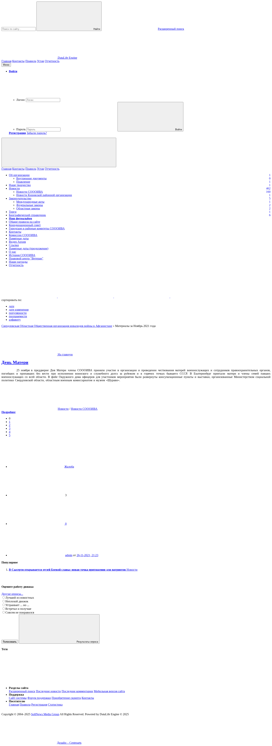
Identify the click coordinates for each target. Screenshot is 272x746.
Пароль (21, 129)
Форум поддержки (39, 697)
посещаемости (18, 316)
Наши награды (18, 261)
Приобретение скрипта (66, 697)
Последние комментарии (77, 691)
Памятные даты (19, 238)
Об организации (19, 175)
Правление (23, 181)
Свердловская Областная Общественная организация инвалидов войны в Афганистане (56, 325)
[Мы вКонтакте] (29, 296)
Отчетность (52, 61)
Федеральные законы (29, 205)
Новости (14, 188)
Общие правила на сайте (24, 221)
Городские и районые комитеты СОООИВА (37, 228)
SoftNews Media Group (45, 714)
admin (68, 555)
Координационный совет (25, 225)
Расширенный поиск (22, 691)
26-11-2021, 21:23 (87, 555)
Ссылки (14, 245)
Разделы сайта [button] (18, 687)
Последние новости (48, 691)
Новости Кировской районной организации (44, 195)
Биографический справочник (27, 215)
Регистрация (39, 704)
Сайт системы (18, 697)
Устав (40, 61)
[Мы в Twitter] (86, 296)
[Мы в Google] (198, 296)
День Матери (14, 362)
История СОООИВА (22, 255)
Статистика (55, 704)
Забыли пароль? (37, 133)
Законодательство (20, 198)
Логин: (20, 99)
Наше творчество (20, 185)
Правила (30, 61)
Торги (12, 211)
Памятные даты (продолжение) (28, 248)
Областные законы (28, 208)
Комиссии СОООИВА (23, 235)
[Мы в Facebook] (142, 296)
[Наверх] (29, 681)
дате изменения (18, 309)
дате (11, 306)
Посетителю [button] (17, 701)
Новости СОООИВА (29, 191)
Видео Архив (17, 241)
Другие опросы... (12, 594)
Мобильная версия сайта (109, 691)
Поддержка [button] (16, 694)
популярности (18, 313)
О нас (12, 251)
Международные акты (30, 201)
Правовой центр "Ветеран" (26, 258)
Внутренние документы (31, 178)
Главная (6, 61)
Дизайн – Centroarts (69, 742)
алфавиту (15, 319)
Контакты (18, 61)
